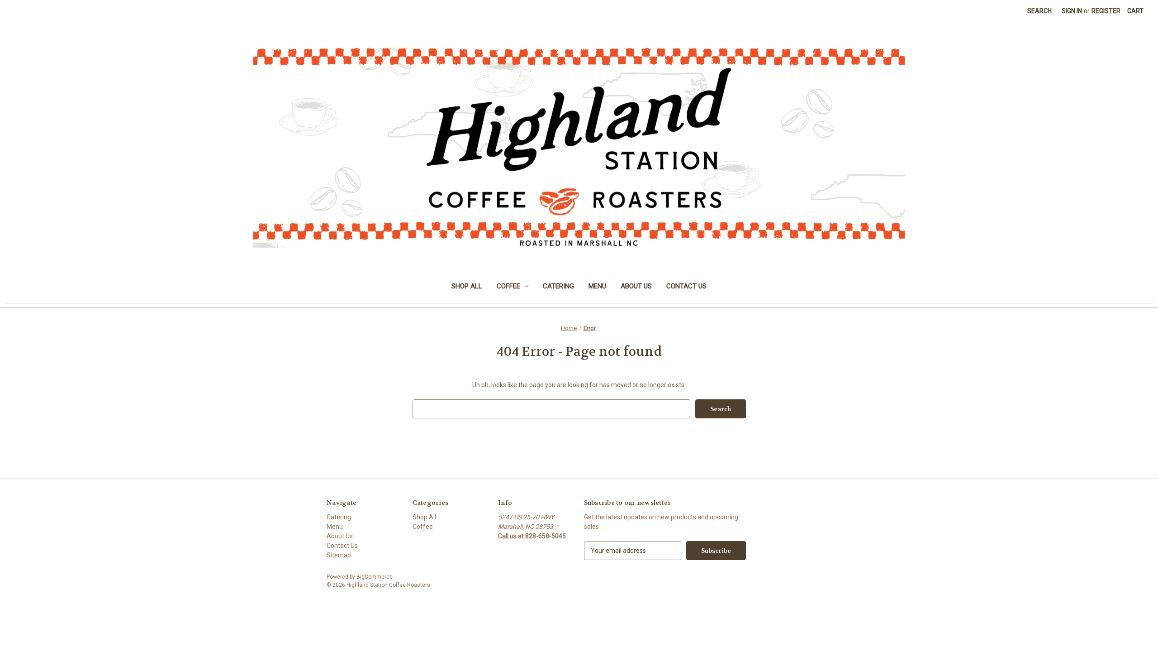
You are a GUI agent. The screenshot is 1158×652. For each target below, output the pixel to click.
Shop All (466, 286)
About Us (636, 286)
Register (1106, 10)
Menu (597, 286)
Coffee (508, 286)
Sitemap (339, 555)
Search (1039, 10)
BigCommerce (374, 577)
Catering (558, 286)
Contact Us (686, 286)
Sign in (1072, 10)
